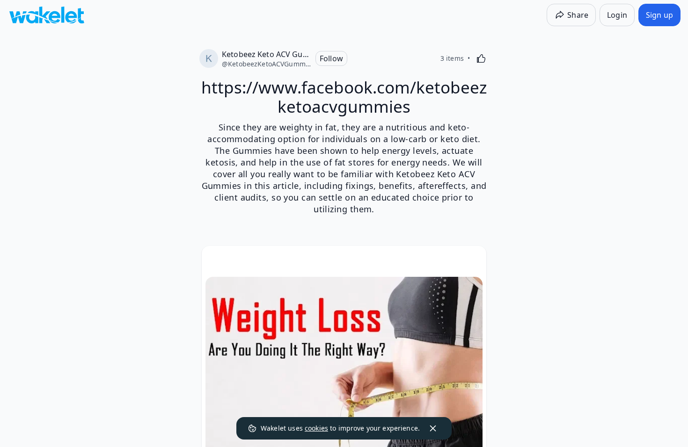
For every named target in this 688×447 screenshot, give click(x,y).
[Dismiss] (432, 428)
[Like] (481, 58)
